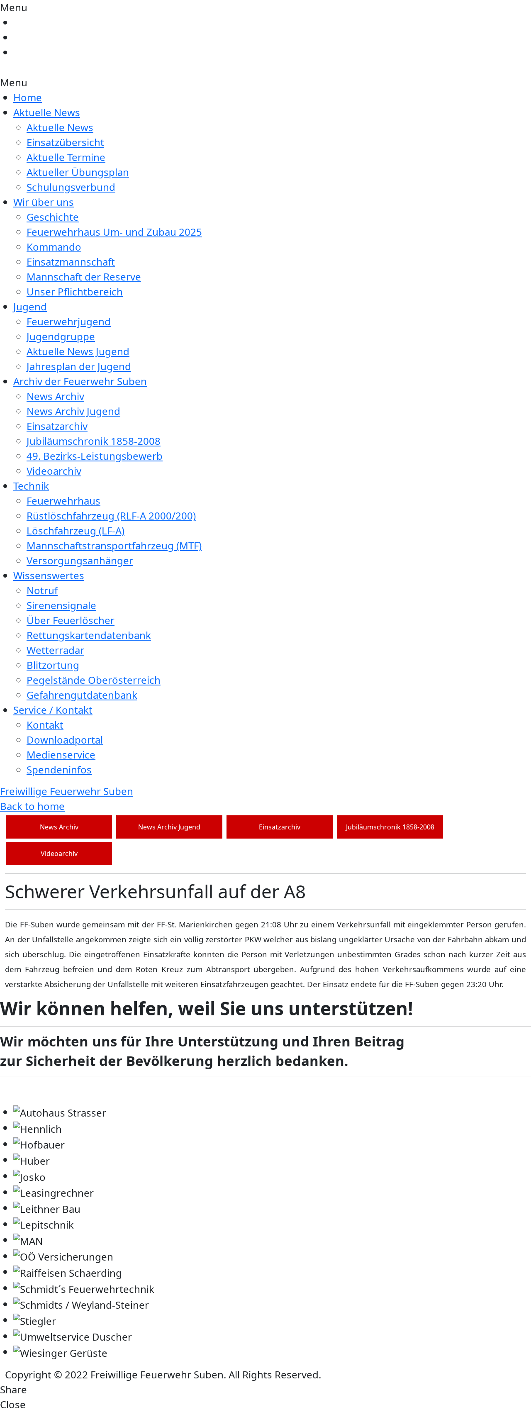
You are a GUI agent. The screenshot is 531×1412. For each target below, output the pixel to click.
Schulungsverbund (71, 187)
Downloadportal (65, 739)
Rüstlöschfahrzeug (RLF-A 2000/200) (111, 515)
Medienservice (61, 754)
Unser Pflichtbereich (75, 291)
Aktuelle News (46, 112)
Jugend (30, 306)
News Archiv (55, 396)
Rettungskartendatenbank (89, 635)
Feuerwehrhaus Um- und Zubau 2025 (114, 232)
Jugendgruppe (61, 336)
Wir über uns (43, 202)
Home (27, 97)
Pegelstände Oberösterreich (94, 680)
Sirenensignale (61, 605)
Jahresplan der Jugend (79, 366)
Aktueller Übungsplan (78, 172)
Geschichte (53, 217)
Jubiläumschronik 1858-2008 (94, 441)
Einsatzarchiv (57, 426)
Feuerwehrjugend (69, 321)
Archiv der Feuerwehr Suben (80, 381)
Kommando (54, 247)
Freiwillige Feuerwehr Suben (66, 791)
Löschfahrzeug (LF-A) (75, 530)
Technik (31, 486)
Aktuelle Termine (66, 157)
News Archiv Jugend (73, 411)
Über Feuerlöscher (70, 620)
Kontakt (45, 725)
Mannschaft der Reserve (84, 276)
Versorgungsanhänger (80, 560)
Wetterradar (55, 650)
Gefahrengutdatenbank (82, 695)
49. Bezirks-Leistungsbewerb (95, 456)
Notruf (42, 590)
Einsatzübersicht (65, 142)
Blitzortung (53, 665)
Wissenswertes (48, 575)
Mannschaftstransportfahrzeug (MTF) (114, 545)
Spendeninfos (59, 769)
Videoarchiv (54, 471)
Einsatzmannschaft (71, 261)
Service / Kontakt (53, 710)
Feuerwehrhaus (63, 500)
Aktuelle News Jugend (78, 351)
